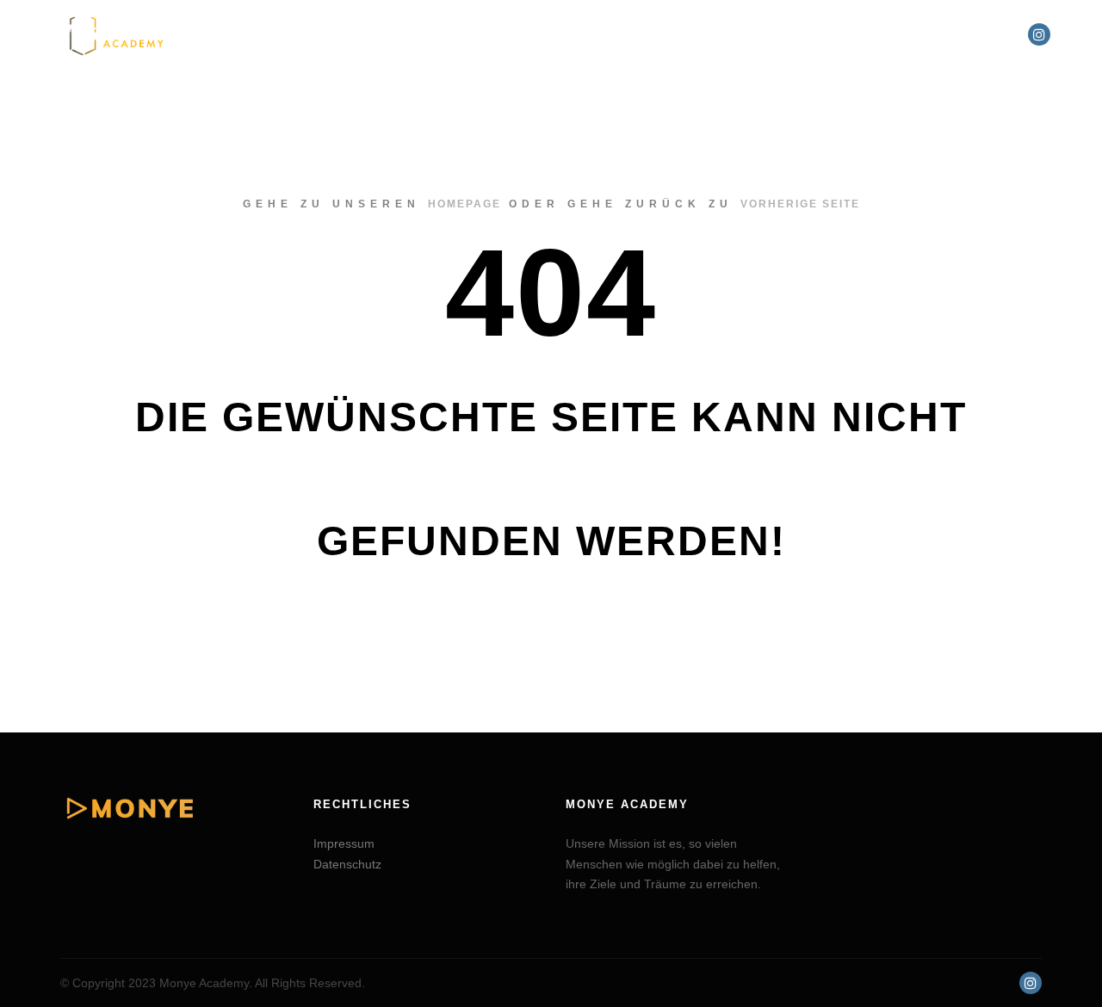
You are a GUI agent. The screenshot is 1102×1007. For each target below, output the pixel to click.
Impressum (344, 843)
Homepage (464, 204)
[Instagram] (1039, 34)
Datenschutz (347, 864)
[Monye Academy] (116, 34)
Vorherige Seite (800, 204)
